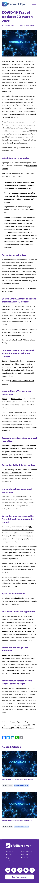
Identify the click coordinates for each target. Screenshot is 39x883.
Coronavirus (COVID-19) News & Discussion (18, 728)
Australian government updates (14, 140)
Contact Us (9, 852)
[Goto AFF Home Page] (14, 4)
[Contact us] (26, 870)
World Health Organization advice (14, 143)
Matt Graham (30, 25)
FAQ (7, 858)
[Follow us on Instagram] (20, 870)
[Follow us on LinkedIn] (8, 870)
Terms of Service (26, 852)
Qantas (4, 399)
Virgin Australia (16, 399)
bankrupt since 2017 (17, 622)
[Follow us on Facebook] (14, 870)
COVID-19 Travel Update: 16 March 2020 (17, 820)
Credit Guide (25, 858)
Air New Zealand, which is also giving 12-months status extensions (19, 427)
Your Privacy (10, 861)
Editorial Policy (26, 855)
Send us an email (19, 876)
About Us (9, 855)
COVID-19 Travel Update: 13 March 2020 (17, 779)
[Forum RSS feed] (32, 870)
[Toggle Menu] (34, 4)
